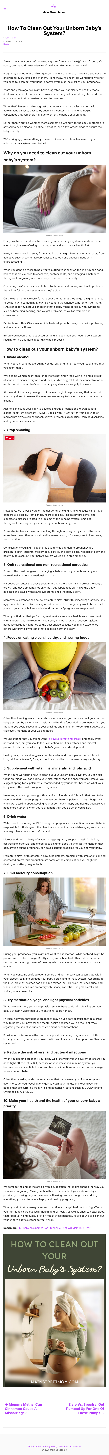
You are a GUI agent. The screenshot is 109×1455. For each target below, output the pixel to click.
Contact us (75, 1446)
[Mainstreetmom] (53, 9)
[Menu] (5, 9)
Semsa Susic (11, 38)
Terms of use (34, 1446)
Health (6, 44)
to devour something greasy (64, 738)
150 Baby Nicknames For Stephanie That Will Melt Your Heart (55, 1227)
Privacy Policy (50, 1446)
